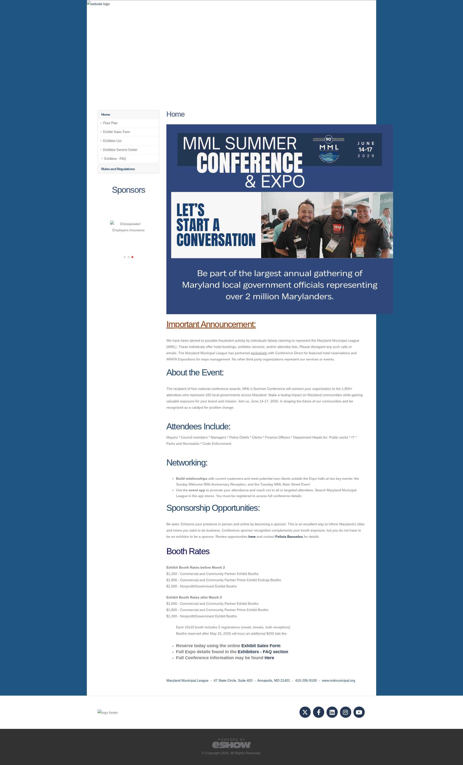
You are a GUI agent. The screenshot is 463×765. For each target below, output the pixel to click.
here (252, 537)
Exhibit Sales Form (116, 132)
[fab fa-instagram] (346, 712)
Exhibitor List (112, 141)
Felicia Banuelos (289, 537)
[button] (125, 257)
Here (269, 657)
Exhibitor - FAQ (115, 158)
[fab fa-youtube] (359, 712)
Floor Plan (110, 123)
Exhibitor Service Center (120, 150)
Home (105, 114)
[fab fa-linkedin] (332, 712)
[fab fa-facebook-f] (319, 712)
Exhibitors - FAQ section (263, 651)
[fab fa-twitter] (305, 712)
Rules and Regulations (118, 169)
